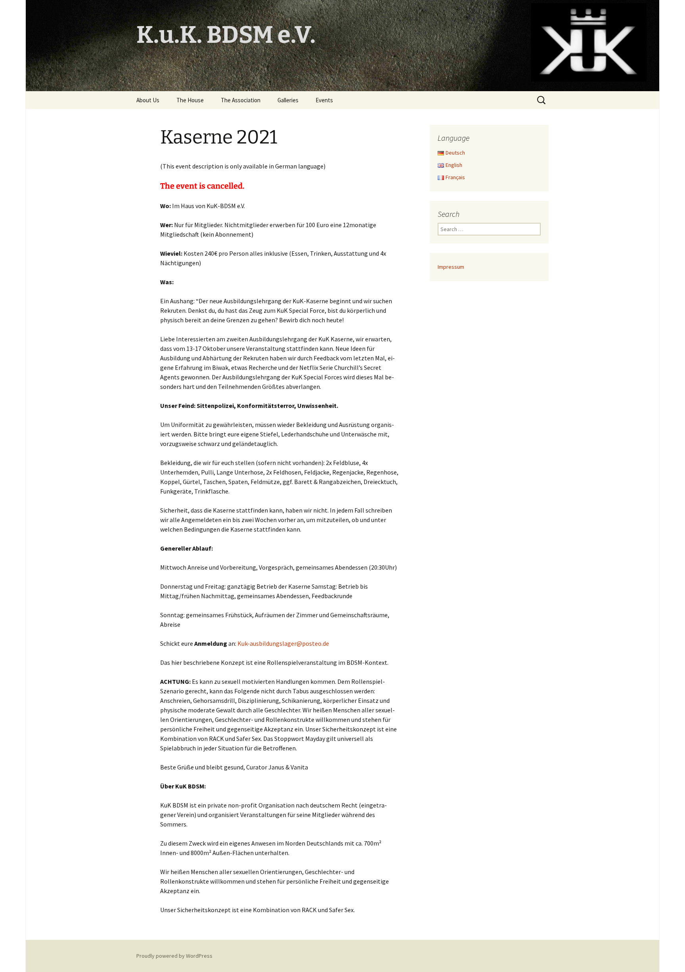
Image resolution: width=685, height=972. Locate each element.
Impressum (451, 266)
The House (190, 100)
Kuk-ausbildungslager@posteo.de (283, 643)
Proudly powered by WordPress (174, 955)
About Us (147, 100)
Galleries (287, 100)
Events (324, 100)
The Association (240, 100)
